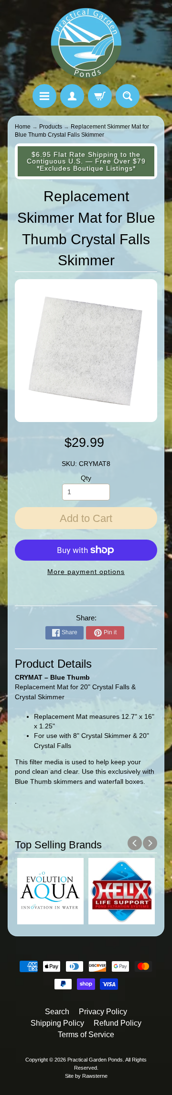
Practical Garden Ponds (95, 1059)
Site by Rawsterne (86, 1076)
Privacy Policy (103, 1012)
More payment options (86, 571)
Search (57, 1012)
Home (23, 127)
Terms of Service (86, 1034)
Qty (86, 478)
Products (50, 127)
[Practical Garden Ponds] (86, 43)
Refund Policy (117, 1023)
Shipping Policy (57, 1023)
